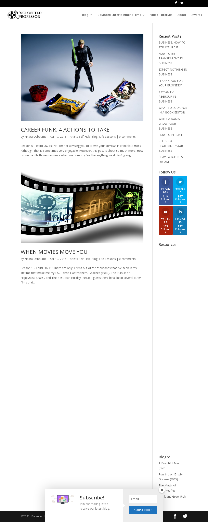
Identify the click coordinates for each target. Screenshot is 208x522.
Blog (85, 15)
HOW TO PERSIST (170, 135)
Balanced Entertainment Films (119, 15)
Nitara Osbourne (36, 136)
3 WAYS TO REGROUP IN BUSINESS (167, 96)
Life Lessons (107, 136)
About (182, 15)
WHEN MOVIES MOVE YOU (54, 251)
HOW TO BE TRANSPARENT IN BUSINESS (171, 58)
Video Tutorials (161, 15)
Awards (197, 15)
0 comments (127, 136)
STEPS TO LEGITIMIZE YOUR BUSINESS (171, 146)
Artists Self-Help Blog (84, 136)
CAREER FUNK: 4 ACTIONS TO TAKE (65, 129)
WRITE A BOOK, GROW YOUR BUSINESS (169, 123)
